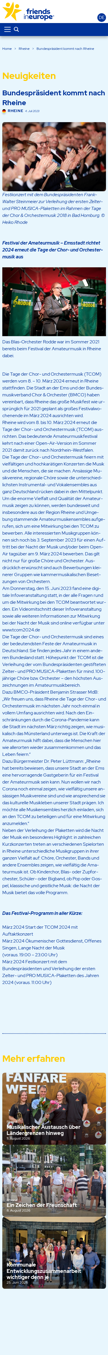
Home (7, 48)
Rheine (24, 48)
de (102, 17)
